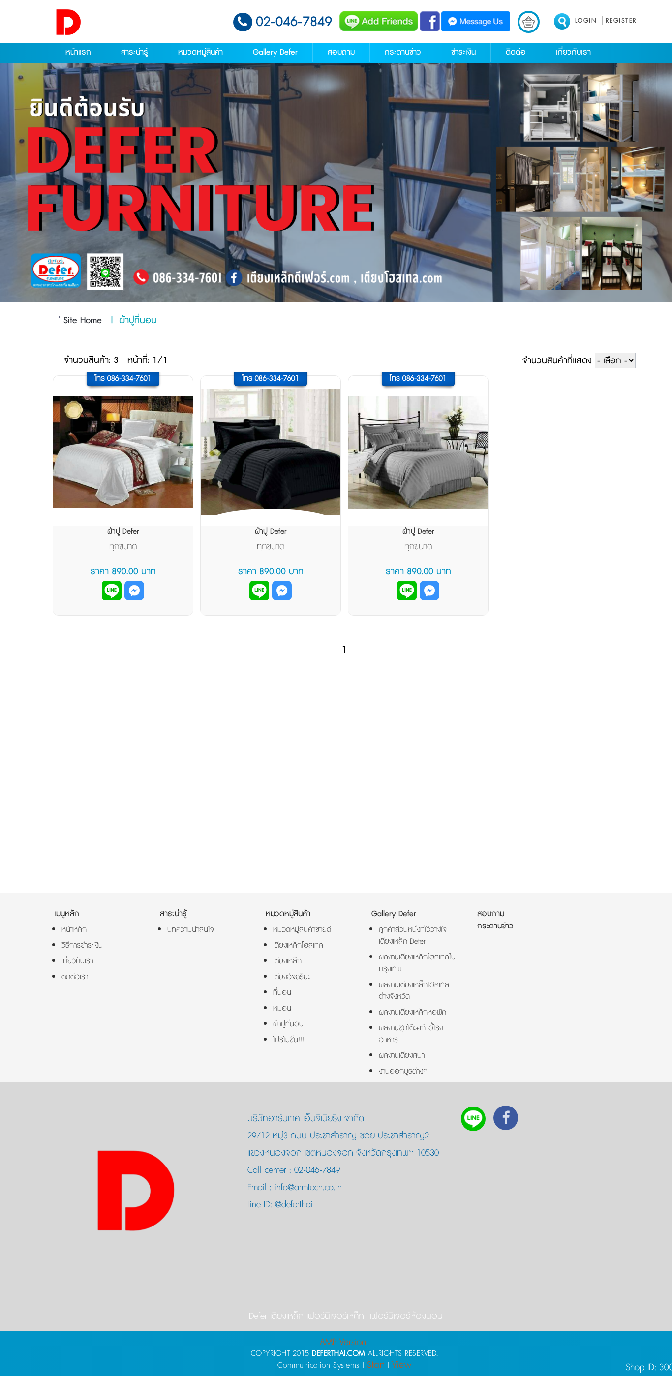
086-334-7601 (129, 378)
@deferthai (292, 1204)
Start (376, 1365)
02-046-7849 (294, 22)
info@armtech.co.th (307, 1187)
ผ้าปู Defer (123, 531)
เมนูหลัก (66, 914)
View (401, 1365)
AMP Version (343, 1342)
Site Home (82, 320)
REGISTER (621, 20)
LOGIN (586, 20)
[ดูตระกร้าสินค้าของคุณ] (529, 22)
